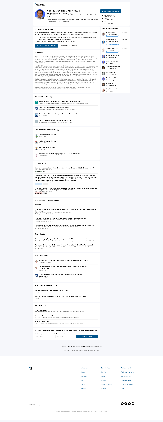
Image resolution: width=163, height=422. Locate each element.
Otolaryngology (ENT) (54, 13)
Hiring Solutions (126, 380)
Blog (82, 380)
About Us (84, 368)
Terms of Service (106, 384)
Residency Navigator (127, 372)
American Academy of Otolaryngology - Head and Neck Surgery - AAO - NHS (60, 296)
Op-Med (103, 372)
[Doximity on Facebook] (125, 404)
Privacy (103, 388)
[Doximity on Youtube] (133, 404)
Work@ (83, 384)
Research (104, 376)
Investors (84, 376)
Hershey (65, 13)
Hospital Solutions (127, 384)
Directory (104, 380)
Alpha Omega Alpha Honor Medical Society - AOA (51, 290)
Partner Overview (126, 368)
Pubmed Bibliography (42, 321)
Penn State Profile (41, 310)
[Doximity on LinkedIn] (129, 404)
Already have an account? (68, 46)
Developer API (126, 376)
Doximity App (105, 368)
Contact (83, 388)
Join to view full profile (111, 11)
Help (122, 388)
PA (70, 13)
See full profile (47, 46)
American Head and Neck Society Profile (48, 316)
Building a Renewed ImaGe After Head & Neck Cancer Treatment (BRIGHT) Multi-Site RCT (64, 168)
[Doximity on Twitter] (122, 404)
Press (83, 372)
